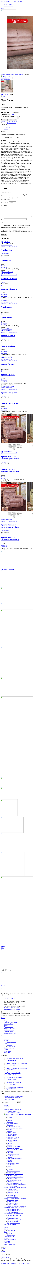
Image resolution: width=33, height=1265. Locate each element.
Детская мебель (8, 1027)
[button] (4, 296)
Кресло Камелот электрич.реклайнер (10, 526)
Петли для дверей (12, 1221)
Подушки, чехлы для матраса (15, 1149)
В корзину (3, 119)
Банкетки (10, 1125)
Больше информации (13, 1263)
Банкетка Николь (9, 278)
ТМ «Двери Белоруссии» (8, 569)
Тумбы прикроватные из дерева (16, 1206)
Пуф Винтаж (4, 94)
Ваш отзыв (4, 205)
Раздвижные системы (13, 1223)
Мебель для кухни (9, 1028)
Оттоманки (10, 1129)
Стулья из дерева (12, 1204)
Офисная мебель (9, 1031)
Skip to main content (16, 1)
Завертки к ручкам (12, 1218)
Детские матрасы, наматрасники (16, 1184)
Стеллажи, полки (12, 1172)
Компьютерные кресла (13, 1209)
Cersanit (3, 985)
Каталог (3, 1018)
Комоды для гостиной (13, 1146)
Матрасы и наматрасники (14, 1158)
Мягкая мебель (10, 74)
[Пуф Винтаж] (5, 300)
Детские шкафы (12, 1178)
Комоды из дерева (12, 1203)
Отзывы (9, 1045)
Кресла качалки (11, 1132)
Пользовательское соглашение (12, 1097)
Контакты (7, 1052)
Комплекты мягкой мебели (15, 1128)
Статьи (6, 1049)
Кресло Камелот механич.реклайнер (10, 457)
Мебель (6, 1025)
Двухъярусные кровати (14, 1180)
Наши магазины (8, 6)
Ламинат (10, 1120)
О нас (5, 1043)
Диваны (9, 1131)
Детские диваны (12, 1140)
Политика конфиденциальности (13, 1096)
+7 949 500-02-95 (9, 4)
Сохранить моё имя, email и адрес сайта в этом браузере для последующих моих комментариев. (15, 226)
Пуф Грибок (6, 250)
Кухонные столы (12, 1195)
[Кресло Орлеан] (6, 357)
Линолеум (10, 1119)
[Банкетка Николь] (7, 272)
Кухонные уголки (12, 1190)
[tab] (7, 127)
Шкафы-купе (11, 1164)
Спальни (10, 1157)
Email (3, 222)
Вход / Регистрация (9, 1244)
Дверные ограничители (14, 1215)
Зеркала (9, 1145)
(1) (1, 285)
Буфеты (9, 1143)
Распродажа (7, 1051)
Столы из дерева (12, 1201)
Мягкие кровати (12, 1138)
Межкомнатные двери (13, 1112)
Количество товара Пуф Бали (11, 116)
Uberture (3, 946)
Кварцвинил (11, 1115)
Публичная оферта (9, 1099)
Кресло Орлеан (5, 78)
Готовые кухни (11, 1189)
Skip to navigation (6, 1)
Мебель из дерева (9, 1030)
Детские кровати (12, 1175)
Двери (6, 1021)
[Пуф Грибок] (5, 242)
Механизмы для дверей (14, 1220)
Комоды (9, 1166)
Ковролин (10, 1122)
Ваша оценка (5, 202)
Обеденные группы (13, 1194)
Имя (2, 219)
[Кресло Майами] (6, 329)
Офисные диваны (12, 1212)
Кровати (9, 1161)
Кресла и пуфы (19, 74)
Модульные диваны (13, 1137)
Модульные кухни (12, 1192)
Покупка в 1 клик (12, 119)
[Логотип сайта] (8, 12)
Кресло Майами (8, 336)
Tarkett (2, 948)
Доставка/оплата (9, 1048)
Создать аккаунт (5, 1257)
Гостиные (10, 1155)
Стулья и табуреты (12, 1197)
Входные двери (11, 1111)
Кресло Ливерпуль (9, 393)
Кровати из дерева (12, 1200)
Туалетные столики (13, 1154)
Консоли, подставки (13, 1148)
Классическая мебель (13, 1126)
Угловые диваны (12, 1134)
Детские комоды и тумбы (14, 1183)
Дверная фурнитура (9, 1033)
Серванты (10, 1151)
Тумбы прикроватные (13, 1171)
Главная (3, 74)
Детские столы (11, 1181)
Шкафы (9, 1160)
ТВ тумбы (10, 1152)
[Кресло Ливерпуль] (7, 386)
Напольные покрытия (10, 1022)
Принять (28, 1263)
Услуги (6, 1040)
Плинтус (10, 1117)
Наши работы (11, 1046)
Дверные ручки (11, 1216)
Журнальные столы (13, 1163)
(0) (1, 256)
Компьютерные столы (13, 1210)
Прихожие (10, 1169)
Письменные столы (13, 1168)
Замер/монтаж (11, 1042)
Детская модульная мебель (15, 1177)
